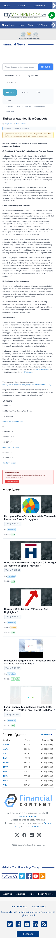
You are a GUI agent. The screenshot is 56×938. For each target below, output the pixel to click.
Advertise (20, 894)
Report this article (12, 481)
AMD (5, 753)
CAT (13, 679)
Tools (8, 100)
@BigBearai (28, 372)
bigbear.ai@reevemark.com (12, 421)
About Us (7, 894)
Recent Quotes (11, 75)
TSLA (5, 785)
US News (42, 25)
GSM (13, 535)
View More (45, 734)
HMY (13, 632)
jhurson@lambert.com (10, 447)
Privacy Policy (39, 906)
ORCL (5, 780)
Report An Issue (45, 894)
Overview (9, 107)
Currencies (26, 107)
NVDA (5, 776)
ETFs (38, 92)
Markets (10, 92)
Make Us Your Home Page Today (20, 867)
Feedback (28, 933)
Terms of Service (18, 906)
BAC (5, 758)
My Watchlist (33, 75)
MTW (17, 679)
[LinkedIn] (31, 835)
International (39, 107)
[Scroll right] (54, 5)
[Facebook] (24, 835)
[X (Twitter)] (17, 835)
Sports (22, 5)
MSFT (5, 771)
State (30, 25)
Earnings (13, 627)
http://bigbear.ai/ (42, 369)
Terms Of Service (33, 826)
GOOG (6, 762)
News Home (8, 25)
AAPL (5, 749)
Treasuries (10, 111)
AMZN (6, 744)
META (5, 767)
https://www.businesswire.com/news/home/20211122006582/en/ (26, 385)
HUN (13, 581)
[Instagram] (39, 835)
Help (32, 894)
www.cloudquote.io (28, 816)
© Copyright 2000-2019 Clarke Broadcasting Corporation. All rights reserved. (28, 914)
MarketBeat (11, 529)
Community (40, 5)
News (7, 5)
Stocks (25, 92)
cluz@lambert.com (9, 463)
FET (13, 725)
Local (21, 25)
